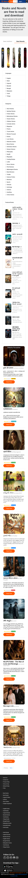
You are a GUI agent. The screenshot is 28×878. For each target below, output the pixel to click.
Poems (9, 129)
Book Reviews (10, 172)
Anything (9, 192)
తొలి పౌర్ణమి (7, 621)
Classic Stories (11, 119)
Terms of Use (6, 784)
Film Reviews (10, 167)
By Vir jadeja (14, 535)
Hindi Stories (6, 832)
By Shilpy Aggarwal (16, 452)
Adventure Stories (12, 146)
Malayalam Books (7, 823)
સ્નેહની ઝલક (8, 493)
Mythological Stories (12, 169)
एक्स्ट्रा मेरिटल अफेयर (10, 578)
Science (9, 189)
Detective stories (11, 141)
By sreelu (14, 620)
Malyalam (9, 91)
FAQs (4, 788)
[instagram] (7, 857)
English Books (6, 808)
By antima (16, 706)
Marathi (9, 86)
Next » (11, 768)
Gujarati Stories (6, 834)
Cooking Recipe (11, 159)
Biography (9, 156)
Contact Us (5, 779)
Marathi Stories (6, 836)
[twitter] (11, 857)
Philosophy (10, 151)
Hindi (8, 81)
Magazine (9, 126)
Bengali (9, 88)
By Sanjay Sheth (18, 493)
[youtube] (14, 857)
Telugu (8, 96)
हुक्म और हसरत (8, 368)
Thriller (9, 174)
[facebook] (4, 857)
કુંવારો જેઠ (7, 536)
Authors (5, 799)
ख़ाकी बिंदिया (7, 452)
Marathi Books (6, 814)
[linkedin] (17, 857)
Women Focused (11, 134)
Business (9, 179)
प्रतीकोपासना (7, 409)
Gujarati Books (6, 812)
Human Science (11, 149)
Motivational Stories (12, 116)
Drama (8, 136)
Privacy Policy (6, 781)
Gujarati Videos (6, 797)
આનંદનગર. (8, 747)
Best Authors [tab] (7, 41)
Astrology (9, 187)
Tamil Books (6, 817)
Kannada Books (6, 825)
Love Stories (10, 139)
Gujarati (9, 83)
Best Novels (6, 795)
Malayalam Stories (7, 842)
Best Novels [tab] (20, 41)
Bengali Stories (6, 840)
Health (8, 154)
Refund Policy (6, 786)
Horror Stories (10, 164)
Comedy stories (11, 124)
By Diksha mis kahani (19, 368)
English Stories (6, 838)
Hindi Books (6, 810)
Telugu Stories (6, 847)
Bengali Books (6, 821)
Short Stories (10, 108)
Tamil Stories (6, 845)
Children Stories (11, 121)
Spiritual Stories (11, 111)
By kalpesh (15, 409)
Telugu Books (6, 819)
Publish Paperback (7, 803)
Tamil (8, 93)
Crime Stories (10, 194)
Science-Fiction (11, 177)
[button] (16, 1)
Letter (8, 162)
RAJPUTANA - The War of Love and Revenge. (13, 663)
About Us (5, 777)
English (9, 78)
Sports (8, 182)
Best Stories (6, 793)
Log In (20, 1)
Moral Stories (10, 144)
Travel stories (10, 131)
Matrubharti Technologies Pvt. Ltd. (18, 872)
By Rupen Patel (16, 747)
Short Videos (6, 801)
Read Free (9, 382)
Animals (9, 184)
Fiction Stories (10, 113)
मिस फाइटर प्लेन (8, 706)
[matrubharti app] (26, 1)
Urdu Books (5, 827)
